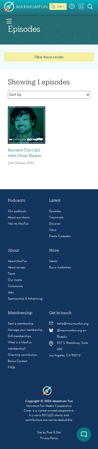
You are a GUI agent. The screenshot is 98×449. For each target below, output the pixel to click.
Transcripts (56, 217)
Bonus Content (17, 361)
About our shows (19, 217)
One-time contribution (22, 355)
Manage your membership (25, 330)
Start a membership (20, 323)
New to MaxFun (18, 223)
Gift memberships (19, 336)
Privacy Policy (49, 438)
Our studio (15, 280)
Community (15, 286)
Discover (54, 223)
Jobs (11, 292)
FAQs (11, 367)
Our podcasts (17, 211)
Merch (53, 261)
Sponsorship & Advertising (25, 298)
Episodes (55, 211)
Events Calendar (60, 236)
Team (11, 273)
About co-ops (17, 267)
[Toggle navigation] (9, 21)
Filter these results (49, 57)
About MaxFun (17, 261)
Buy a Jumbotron (60, 267)
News (52, 230)
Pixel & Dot (54, 432)
